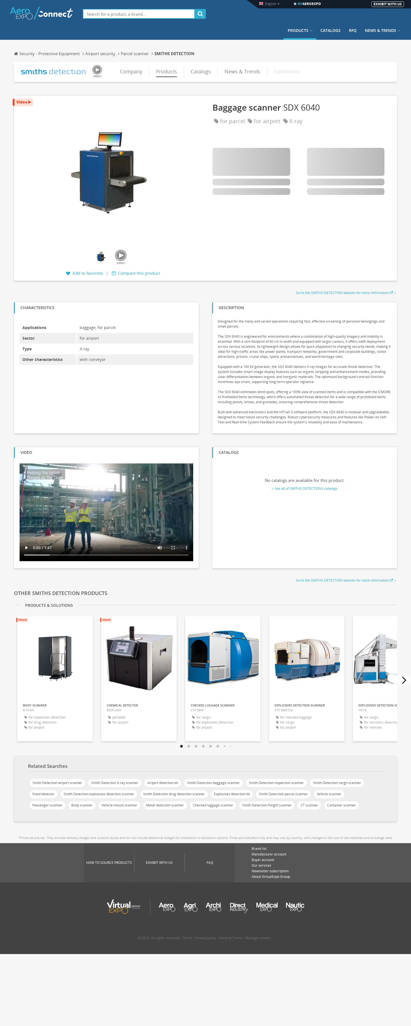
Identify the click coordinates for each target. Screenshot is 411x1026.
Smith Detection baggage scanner (213, 782)
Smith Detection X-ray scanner (114, 782)
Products (298, 30)
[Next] (403, 680)
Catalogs (330, 30)
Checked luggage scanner (213, 805)
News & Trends (380, 30)
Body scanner (82, 805)
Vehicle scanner (329, 794)
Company (131, 71)
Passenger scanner (47, 805)
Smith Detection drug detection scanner (174, 794)
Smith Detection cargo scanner (337, 782)
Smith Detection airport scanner (57, 782)
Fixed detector (43, 794)
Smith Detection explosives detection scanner (98, 794)
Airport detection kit (162, 782)
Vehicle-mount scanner (119, 805)
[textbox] (139, 14)
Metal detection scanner (165, 805)
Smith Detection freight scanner (267, 805)
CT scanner (309, 805)
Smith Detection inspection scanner (276, 782)
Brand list (259, 848)
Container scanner (341, 805)
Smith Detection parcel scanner (283, 794)
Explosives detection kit (232, 794)
